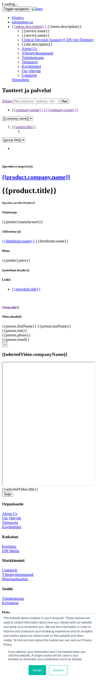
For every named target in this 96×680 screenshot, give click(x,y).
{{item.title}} (10, 307)
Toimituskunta (33, 57)
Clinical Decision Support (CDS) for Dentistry (58, 40)
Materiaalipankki (15, 579)
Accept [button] (37, 670)
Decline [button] (58, 670)
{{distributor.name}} (19, 241)
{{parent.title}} (24, 127)
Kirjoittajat (10, 603)
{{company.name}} (45, 110)
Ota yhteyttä (31, 71)
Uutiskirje (29, 75)
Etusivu (18, 18)
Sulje (7, 494)
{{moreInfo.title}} (26, 289)
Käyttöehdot (31, 66)
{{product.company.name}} (36, 177)
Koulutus (9, 546)
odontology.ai (22, 22)
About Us (29, 49)
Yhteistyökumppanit (37, 53)
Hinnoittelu (20, 80)
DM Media (10, 551)
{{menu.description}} (29, 26)
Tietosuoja (30, 62)
